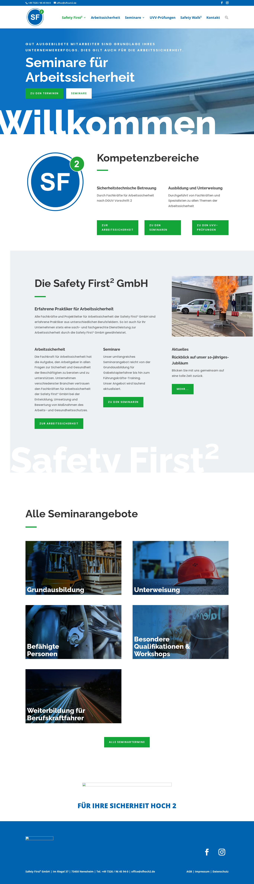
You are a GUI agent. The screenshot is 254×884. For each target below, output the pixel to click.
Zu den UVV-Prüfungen (207, 227)
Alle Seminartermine (127, 742)
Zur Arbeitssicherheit (118, 227)
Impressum (202, 871)
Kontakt (213, 18)
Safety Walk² (191, 18)
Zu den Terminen (44, 93)
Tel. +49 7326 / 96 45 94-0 (112, 871)
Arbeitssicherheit (105, 18)
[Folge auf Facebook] (207, 852)
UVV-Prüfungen (163, 18)
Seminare (133, 18)
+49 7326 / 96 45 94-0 (39, 2)
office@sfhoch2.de (143, 871)
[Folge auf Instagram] (222, 852)
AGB (189, 871)
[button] (227, 21)
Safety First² (72, 18)
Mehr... (183, 389)
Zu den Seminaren (158, 227)
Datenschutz (221, 871)
